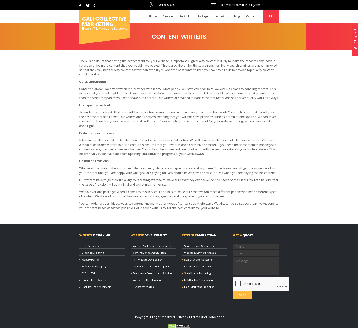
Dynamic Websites (143, 286)
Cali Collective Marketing (104, 21)
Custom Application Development (151, 266)
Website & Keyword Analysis (200, 252)
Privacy (183, 317)
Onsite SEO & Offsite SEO (198, 266)
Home (153, 16)
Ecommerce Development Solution (152, 273)
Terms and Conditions (207, 317)
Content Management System (150, 252)
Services (168, 16)
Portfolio (185, 16)
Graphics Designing (93, 252)
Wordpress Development (147, 280)
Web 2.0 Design (90, 259)
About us (222, 16)
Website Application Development (152, 246)
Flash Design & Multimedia (96, 286)
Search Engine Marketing (198, 259)
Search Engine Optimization (199, 246)
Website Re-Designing (94, 266)
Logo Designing (90, 246)
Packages (204, 16)
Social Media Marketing (197, 273)
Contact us (253, 16)
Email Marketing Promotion (199, 286)
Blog (237, 16)
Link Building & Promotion (198, 280)
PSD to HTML (89, 273)
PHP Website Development (148, 259)
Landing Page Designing (95, 280)
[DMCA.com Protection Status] (179, 325)
